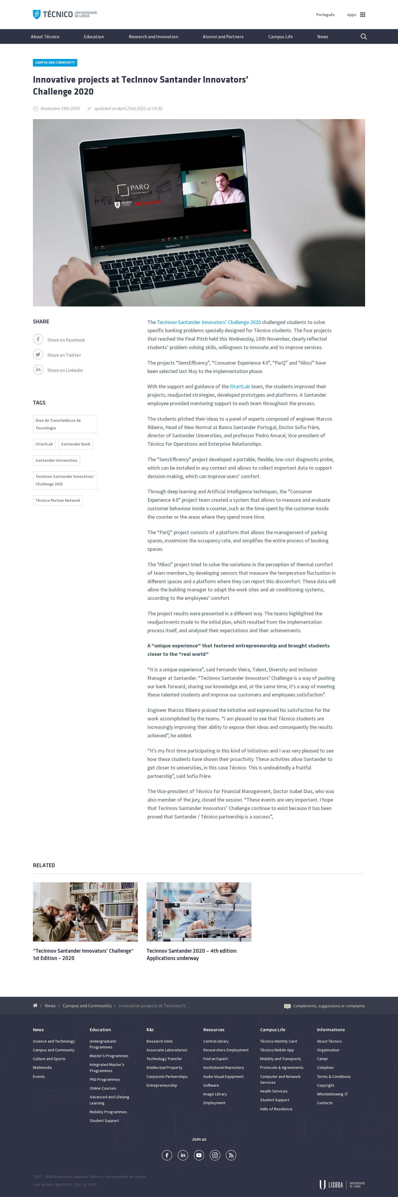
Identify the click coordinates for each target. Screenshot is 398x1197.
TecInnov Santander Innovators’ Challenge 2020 (209, 322)
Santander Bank (75, 444)
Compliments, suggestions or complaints (329, 1005)
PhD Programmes (105, 1079)
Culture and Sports (49, 1058)
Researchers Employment (226, 1050)
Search (360, 36)
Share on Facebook (66, 340)
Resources (213, 1029)
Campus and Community (55, 62)
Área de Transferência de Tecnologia (58, 424)
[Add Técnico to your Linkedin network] (183, 1156)
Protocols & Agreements (282, 1067)
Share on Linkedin (65, 370)
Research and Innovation (153, 36)
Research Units (160, 1041)
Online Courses (103, 1088)
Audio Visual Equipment (223, 1076)
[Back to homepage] (36, 1005)
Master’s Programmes (109, 1055)
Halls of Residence (276, 1108)
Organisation (328, 1050)
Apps (351, 14)
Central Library (216, 1041)
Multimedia (42, 1067)
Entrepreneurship (162, 1085)
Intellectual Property (164, 1067)
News (322, 36)
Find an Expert (215, 1058)
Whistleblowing (330, 1094)
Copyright (325, 1085)
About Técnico (45, 36)
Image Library (215, 1094)
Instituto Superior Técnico (80, 1176)
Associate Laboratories (167, 1050)
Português (325, 14)
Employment (214, 1102)
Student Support (104, 1120)
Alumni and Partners (223, 36)
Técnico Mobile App (277, 1050)
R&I (150, 1029)
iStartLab (240, 386)
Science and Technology (54, 1041)
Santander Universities (57, 460)
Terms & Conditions (334, 1076)
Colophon (325, 1067)
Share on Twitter (64, 355)
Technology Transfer (164, 1058)
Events (39, 1076)
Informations (331, 1029)
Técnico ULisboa (65, 15)
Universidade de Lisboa (125, 1176)
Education (94, 36)
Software (211, 1085)
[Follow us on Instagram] (215, 1156)
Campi (322, 1058)
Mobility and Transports (280, 1058)
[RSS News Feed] (231, 1156)
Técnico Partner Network (58, 500)
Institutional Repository (223, 1067)
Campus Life (280, 36)
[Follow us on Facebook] (167, 1156)
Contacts (325, 1102)
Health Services (274, 1091)
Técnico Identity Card (278, 1041)
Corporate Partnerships (167, 1076)
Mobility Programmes (108, 1111)
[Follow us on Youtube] (199, 1156)
